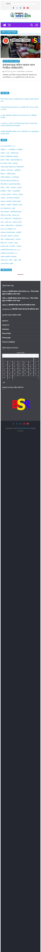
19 (19, 370)
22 (35, 370)
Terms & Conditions (8, 342)
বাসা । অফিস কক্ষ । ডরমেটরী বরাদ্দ (11, 218)
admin (14, 71)
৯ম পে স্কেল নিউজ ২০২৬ (8, 146)
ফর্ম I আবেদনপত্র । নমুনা (8, 208)
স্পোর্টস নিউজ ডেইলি (7, 263)
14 (30, 366)
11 (14, 366)
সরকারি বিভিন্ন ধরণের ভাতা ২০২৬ (10, 250)
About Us (5, 321)
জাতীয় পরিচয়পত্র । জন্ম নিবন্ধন (10, 177)
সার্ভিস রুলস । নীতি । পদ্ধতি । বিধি (11, 260)
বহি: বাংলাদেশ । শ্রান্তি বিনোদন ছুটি (11, 212)
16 (4, 370)
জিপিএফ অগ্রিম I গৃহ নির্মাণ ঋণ (10, 181)
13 (25, 366)
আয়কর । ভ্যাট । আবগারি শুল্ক (9, 153)
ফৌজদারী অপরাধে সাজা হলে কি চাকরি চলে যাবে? (21, 305)
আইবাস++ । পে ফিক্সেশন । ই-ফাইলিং (12, 149)
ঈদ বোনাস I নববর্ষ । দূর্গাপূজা (9, 163)
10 (9, 366)
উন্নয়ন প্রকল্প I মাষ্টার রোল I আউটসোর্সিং (11, 61)
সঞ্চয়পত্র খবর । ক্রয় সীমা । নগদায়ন (11, 246)
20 (25, 370)
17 (9, 370)
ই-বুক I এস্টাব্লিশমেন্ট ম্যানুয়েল (9, 156)
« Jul (3, 382)
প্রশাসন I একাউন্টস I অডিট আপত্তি (11, 201)
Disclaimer (5, 329)
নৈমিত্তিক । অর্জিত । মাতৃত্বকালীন (10, 191)
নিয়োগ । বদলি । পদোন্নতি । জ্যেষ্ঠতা (11, 187)
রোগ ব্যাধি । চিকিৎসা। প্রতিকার (10, 236)
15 (35, 366)
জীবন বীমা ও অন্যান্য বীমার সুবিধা (10, 184)
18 (14, 370)
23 (4, 374)
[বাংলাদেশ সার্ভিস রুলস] (4, 25)
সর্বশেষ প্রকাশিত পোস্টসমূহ (8, 257)
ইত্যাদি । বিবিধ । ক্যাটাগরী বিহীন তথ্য (11, 160)
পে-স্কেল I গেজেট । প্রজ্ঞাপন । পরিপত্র (12, 194)
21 (30, 370)
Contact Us (5, 325)
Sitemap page (6, 337)
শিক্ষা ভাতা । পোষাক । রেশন (9, 243)
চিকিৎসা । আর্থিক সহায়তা (8, 174)
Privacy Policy (6, 333)
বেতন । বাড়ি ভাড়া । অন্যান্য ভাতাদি (11, 222)
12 (19, 366)
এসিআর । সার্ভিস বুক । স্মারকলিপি (11, 170)
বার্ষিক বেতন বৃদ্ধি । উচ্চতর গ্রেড (10, 215)
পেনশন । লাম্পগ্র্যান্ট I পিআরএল (10, 198)
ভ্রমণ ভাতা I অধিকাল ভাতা (8, 229)
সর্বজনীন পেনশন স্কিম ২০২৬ (9, 253)
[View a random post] (36, 25)
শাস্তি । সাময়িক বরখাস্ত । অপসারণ (11, 239)
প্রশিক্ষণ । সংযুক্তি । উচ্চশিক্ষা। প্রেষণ (11, 205)
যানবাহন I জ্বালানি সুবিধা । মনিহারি (11, 232)
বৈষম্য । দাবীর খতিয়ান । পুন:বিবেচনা (11, 225)
